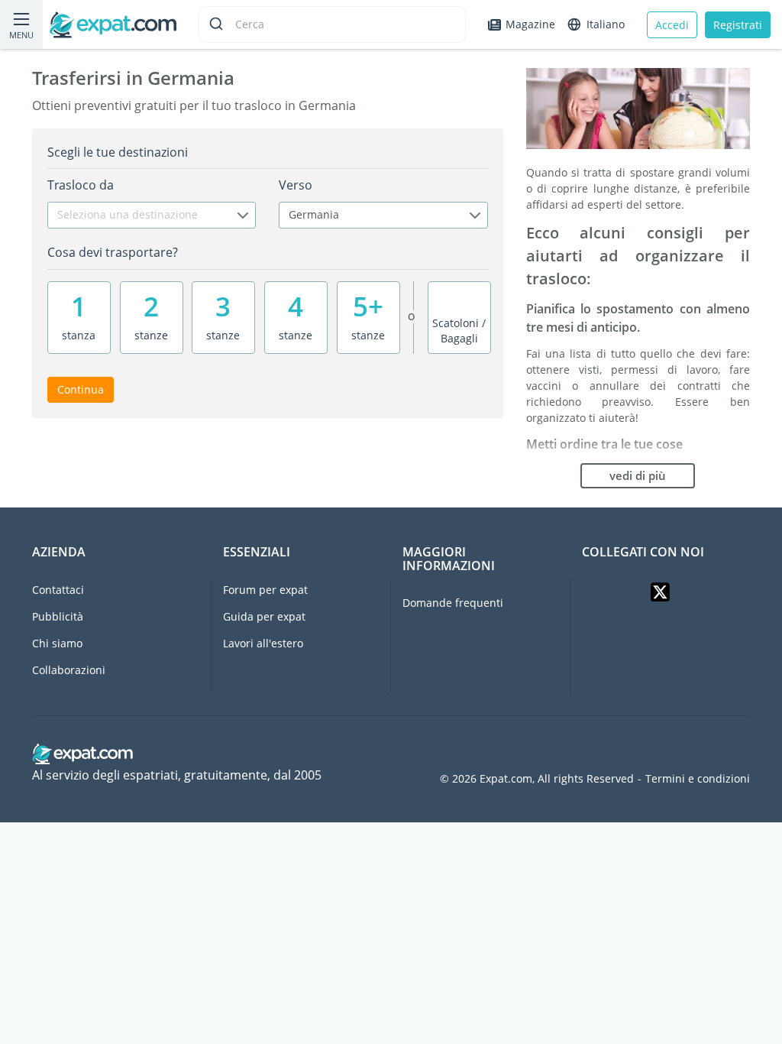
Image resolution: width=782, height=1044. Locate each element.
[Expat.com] (113, 23)
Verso (295, 185)
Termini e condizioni (697, 778)
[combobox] (151, 215)
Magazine (530, 24)
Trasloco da (80, 185)
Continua (80, 389)
